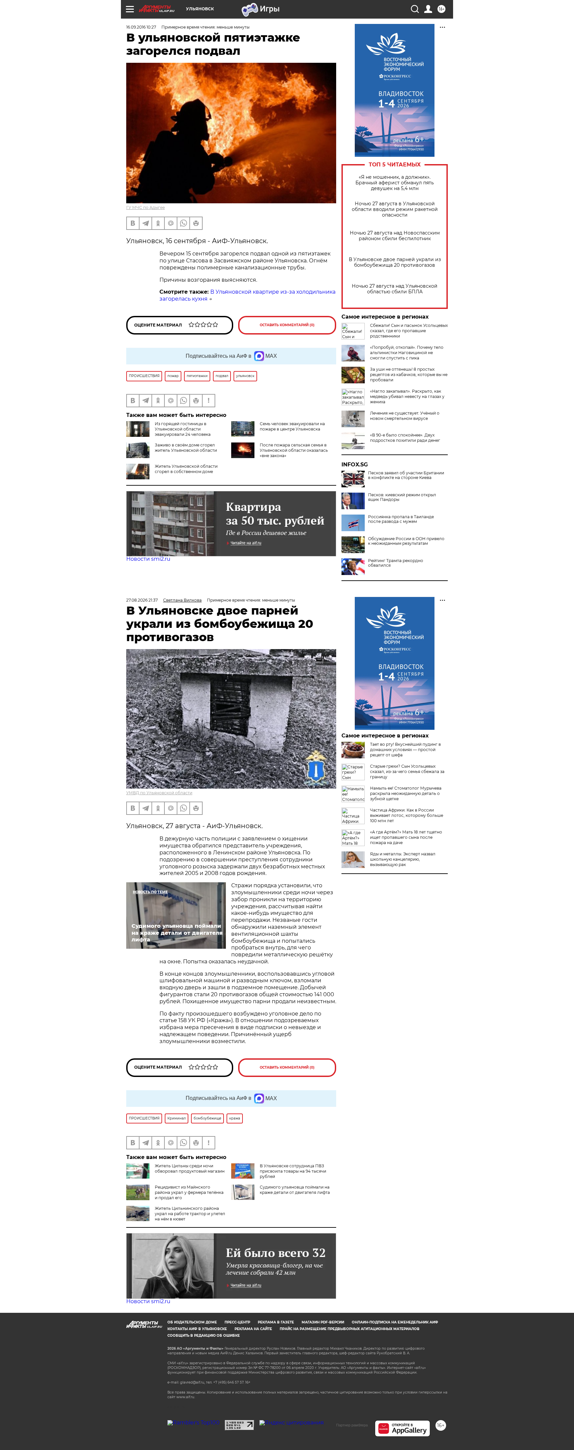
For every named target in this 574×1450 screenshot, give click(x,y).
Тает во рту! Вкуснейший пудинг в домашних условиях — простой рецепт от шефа (405, 749)
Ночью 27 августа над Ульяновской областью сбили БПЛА (394, 289)
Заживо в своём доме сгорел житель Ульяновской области (186, 447)
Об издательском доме (192, 1322)
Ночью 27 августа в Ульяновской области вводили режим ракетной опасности (395, 209)
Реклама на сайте (253, 1329)
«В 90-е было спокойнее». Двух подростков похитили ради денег (405, 438)
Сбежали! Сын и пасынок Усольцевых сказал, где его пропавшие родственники (409, 330)
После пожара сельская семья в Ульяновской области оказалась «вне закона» (294, 450)
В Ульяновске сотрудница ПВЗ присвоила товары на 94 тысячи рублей (293, 1171)
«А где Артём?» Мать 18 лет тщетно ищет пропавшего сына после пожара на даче (406, 837)
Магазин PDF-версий (323, 1322)
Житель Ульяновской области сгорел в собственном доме (186, 469)
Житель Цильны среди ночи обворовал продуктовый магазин (190, 1168)
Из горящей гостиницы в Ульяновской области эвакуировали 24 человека (183, 429)
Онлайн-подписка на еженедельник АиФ (395, 1322)
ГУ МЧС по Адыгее (145, 207)
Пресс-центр (237, 1322)
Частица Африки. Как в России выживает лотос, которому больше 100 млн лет (406, 815)
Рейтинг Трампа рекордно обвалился (395, 563)
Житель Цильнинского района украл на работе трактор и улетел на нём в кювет (190, 1213)
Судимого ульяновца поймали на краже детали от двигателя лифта (295, 1190)
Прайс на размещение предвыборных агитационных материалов (350, 1329)
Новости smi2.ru (148, 559)
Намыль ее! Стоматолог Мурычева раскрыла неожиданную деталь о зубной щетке (405, 793)
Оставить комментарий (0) (287, 325)
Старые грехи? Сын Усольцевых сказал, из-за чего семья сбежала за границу (407, 771)
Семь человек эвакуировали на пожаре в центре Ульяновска (292, 426)
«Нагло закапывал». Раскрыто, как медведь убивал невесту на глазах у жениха (407, 396)
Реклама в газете (276, 1322)
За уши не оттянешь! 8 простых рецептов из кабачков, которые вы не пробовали (408, 374)
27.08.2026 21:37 (142, 600)
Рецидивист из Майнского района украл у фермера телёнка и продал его (189, 1192)
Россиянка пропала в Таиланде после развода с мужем (401, 519)
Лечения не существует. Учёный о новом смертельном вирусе (404, 416)
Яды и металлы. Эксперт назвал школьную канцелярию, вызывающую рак (402, 859)
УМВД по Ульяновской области (159, 792)
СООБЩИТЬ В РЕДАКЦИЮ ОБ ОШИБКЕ (203, 1335)
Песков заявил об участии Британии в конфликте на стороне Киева (406, 475)
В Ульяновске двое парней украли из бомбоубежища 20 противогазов (395, 262)
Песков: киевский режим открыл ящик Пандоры (402, 497)
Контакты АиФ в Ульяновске (197, 1329)
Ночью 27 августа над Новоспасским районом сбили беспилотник (395, 236)
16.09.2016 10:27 (141, 27)
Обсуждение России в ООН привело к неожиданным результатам (406, 541)
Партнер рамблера (352, 1425)
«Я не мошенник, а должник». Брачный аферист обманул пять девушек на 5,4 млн (394, 182)
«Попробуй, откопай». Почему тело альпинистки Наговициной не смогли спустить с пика (406, 352)
